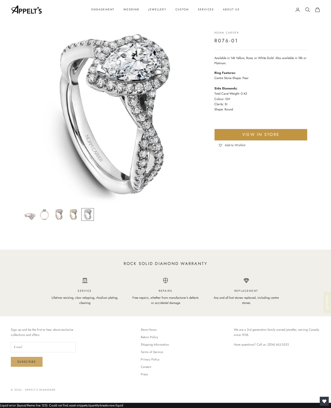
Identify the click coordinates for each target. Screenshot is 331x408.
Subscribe (26, 362)
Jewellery (157, 9)
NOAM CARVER (226, 33)
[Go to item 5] (87, 214)
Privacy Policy (150, 359)
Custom (182, 9)
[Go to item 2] (44, 214)
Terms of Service (152, 352)
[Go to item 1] (30, 214)
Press (144, 374)
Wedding (131, 9)
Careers (146, 367)
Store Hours (149, 329)
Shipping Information (155, 344)
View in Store (260, 135)
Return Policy (149, 337)
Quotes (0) (327, 302)
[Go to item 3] (58, 214)
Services (206, 9)
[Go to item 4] (73, 214)
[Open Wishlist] (324, 401)
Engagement (103, 9)
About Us (231, 9)
